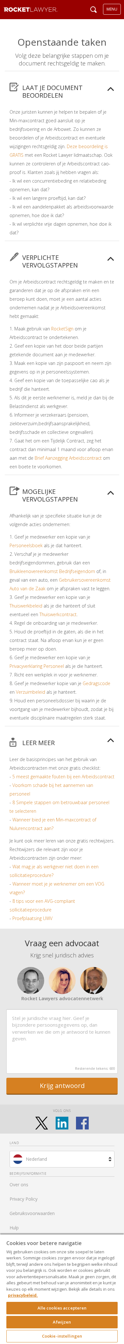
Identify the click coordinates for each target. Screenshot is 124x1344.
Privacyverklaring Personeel (37, 666)
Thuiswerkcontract (58, 614)
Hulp (14, 1228)
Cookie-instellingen (62, 1336)
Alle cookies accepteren (62, 1308)
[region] (62, 1289)
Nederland (36, 1159)
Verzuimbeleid (30, 692)
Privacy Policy (24, 1199)
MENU (112, 9)
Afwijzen (62, 1322)
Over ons (19, 1185)
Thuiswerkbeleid (26, 606)
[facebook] (82, 1123)
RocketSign (62, 329)
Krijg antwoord (62, 1085)
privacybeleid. (23, 1295)
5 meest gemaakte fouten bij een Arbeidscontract (63, 777)
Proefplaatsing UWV (32, 918)
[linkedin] (62, 1123)
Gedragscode (96, 683)
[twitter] (41, 1123)
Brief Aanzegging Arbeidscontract (68, 458)
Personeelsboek (26, 545)
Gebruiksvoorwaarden (32, 1213)
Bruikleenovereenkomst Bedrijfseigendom (52, 571)
